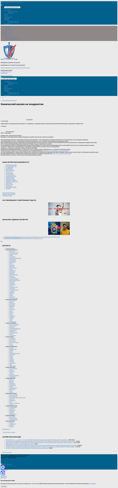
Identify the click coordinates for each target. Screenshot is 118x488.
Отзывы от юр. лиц (13, 21)
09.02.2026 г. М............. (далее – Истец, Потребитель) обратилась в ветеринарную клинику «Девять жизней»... (37, 439)
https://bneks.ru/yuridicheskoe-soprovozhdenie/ (55, 151)
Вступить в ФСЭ (7, 452)
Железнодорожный (15, 258)
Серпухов (12, 288)
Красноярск (12, 385)
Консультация (8, 17)
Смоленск (12, 316)
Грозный (11, 408)
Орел (10, 313)
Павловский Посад (14, 280)
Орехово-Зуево (13, 279)
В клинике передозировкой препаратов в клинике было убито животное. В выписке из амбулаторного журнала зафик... (40, 446)
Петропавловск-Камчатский (17, 397)
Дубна (11, 255)
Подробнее (92, 483)
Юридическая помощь (8, 193)
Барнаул (11, 381)
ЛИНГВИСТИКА (10, 177)
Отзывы (6, 19)
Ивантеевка (12, 261)
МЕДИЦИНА (9, 169)
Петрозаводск (13, 332)
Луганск (11, 426)
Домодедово (13, 254)
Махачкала (12, 410)
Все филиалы (6, 429)
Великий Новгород (14, 328)
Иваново (11, 306)
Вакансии (10, 13)
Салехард (12, 371)
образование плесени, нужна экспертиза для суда (20, 444)
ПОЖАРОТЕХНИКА (11, 180)
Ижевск (11, 348)
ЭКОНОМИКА (9, 173)
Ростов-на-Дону (14, 342)
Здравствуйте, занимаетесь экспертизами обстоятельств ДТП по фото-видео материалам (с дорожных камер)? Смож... (41, 441)
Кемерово (12, 383)
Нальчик (11, 412)
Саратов (11, 361)
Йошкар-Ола (12, 349)
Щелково (12, 296)
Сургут (11, 372)
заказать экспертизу (6, 75)
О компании (7, 10)
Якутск (11, 404)
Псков (11, 334)
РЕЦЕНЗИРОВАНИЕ (11, 187)
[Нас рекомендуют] (59, 209)
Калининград (13, 330)
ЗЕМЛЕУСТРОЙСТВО (12, 181)
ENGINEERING (9, 168)
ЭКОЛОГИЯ (9, 183)
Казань (11, 350)
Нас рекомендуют (13, 11)
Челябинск (12, 377)
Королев (11, 266)
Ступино (11, 291)
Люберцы (12, 272)
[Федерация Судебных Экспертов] (9, 60)
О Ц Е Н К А (9, 172)
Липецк (11, 312)
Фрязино (12, 292)
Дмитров (12, 251)
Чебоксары (12, 366)
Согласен (3, 486)
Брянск (11, 302)
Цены (5, 15)
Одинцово (12, 277)
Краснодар (12, 341)
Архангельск (13, 325)
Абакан (11, 379)
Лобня (11, 269)
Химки (11, 294)
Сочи (10, 343)
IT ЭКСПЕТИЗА (10, 174)
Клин (10, 263)
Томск (11, 392)
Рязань (11, 314)
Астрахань (12, 338)
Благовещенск (13, 395)
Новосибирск (13, 388)
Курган (11, 370)
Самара (11, 359)
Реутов (11, 285)
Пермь (11, 357)
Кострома (12, 309)
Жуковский (12, 259)
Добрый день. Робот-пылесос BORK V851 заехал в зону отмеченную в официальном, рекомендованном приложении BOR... (41, 445)
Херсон (11, 422)
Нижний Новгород (14, 353)
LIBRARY (8, 188)
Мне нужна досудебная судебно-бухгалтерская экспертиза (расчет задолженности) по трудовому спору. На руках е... (40, 442)
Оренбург (12, 354)
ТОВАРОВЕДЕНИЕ (11, 176)
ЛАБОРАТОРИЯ (10, 179)
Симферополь (13, 419)
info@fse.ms (4, 73)
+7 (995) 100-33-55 (6, 71)
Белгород (12, 301)
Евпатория (12, 417)
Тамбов (11, 317)
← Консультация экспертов (9, 100)
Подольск (12, 281)
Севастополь (13, 418)
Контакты (7, 24)
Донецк (11, 425)
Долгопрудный (13, 252)
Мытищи (11, 273)
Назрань (11, 411)
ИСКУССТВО (9, 184)
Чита (10, 401)
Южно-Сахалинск (14, 403)
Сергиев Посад (13, 287)
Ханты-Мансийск (14, 375)
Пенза (11, 356)
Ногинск (11, 276)
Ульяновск (12, 363)
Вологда (11, 327)
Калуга (11, 308)
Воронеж (12, 305)
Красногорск (13, 268)
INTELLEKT (9, 185)
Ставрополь (12, 414)
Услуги (6, 14)
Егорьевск (12, 256)
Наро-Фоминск (13, 274)
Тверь (11, 319)
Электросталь (13, 298)
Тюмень (11, 374)
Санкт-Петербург (14, 324)
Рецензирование (7, 195)
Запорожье (12, 423)
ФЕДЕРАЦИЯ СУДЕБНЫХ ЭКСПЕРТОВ (11, 2)
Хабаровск (12, 400)
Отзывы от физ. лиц (13, 22)
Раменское (12, 284)
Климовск (12, 262)
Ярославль (12, 321)
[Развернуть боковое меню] (1, 241)
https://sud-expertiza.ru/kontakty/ (62, 153)
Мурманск (12, 331)
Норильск (12, 389)
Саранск (11, 360)
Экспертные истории (9, 432)
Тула (10, 320)
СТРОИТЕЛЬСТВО (11, 166)
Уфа (10, 364)
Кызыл (11, 386)
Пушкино (11, 283)
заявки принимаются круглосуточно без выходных (15, 67)
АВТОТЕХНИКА (10, 170)
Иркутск (11, 382)
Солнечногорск (13, 290)
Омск (10, 390)
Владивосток (13, 396)
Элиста (11, 345)
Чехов (11, 295)
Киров (11, 352)
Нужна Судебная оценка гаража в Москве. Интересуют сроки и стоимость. (27, 448)
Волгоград (12, 339)
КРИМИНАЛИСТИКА (11, 165)
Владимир (12, 303)
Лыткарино (12, 270)
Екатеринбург (13, 368)
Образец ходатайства (8, 194)
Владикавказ (13, 407)
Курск (10, 310)
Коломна (12, 265)
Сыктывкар (12, 335)
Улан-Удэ (12, 399)
